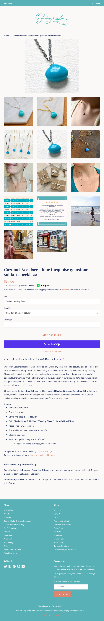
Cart (98, 3)
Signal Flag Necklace (12, 553)
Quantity (8, 320)
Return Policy (59, 542)
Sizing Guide (58, 528)
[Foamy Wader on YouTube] (23, 567)
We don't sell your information (65, 549)
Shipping (65, 289)
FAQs (56, 517)
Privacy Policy (59, 538)
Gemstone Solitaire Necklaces (43, 455)
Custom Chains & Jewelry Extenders (17, 521)
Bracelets (7, 517)
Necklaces (8, 535)
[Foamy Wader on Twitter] (5, 567)
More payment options (52, 351)
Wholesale (58, 535)
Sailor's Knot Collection (12, 549)
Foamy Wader (57, 606)
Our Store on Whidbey (62, 524)
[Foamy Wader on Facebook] (10, 567)
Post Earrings (9, 542)
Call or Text (44, 615)
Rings (6, 546)
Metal (6, 296)
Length (7, 308)
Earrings (7, 531)
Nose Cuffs (8, 538)
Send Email (55, 615)
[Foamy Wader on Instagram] (18, 567)
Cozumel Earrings (44, 451)
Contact (57, 513)
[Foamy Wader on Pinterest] (14, 567)
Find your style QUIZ (61, 521)
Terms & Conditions (61, 546)
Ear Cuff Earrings (10, 528)
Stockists (57, 531)
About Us (57, 510)
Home (6, 35)
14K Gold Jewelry (10, 510)
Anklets (7, 513)
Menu (9, 3)
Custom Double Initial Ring (14, 524)
